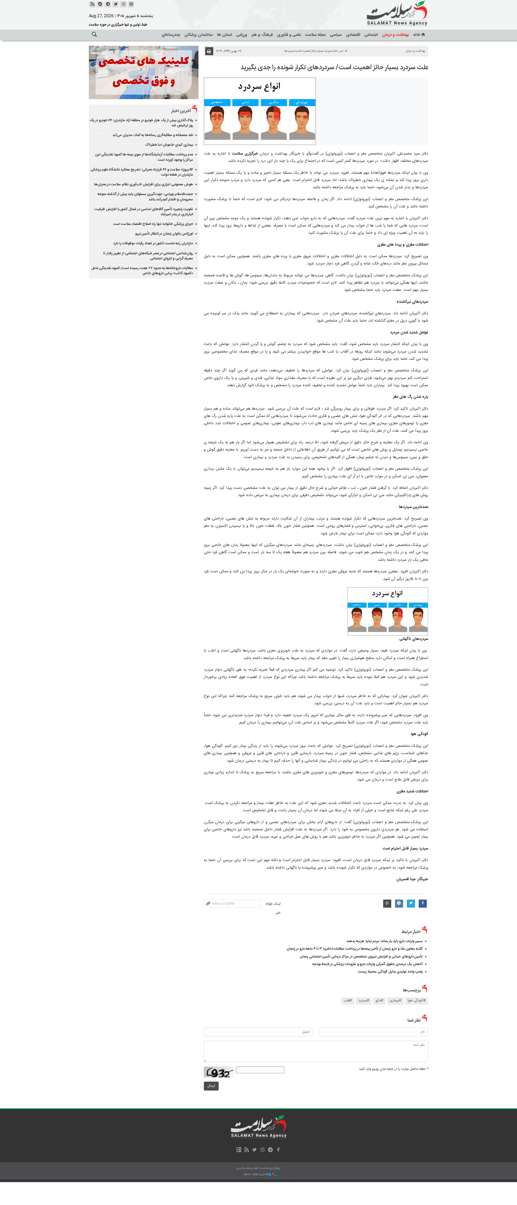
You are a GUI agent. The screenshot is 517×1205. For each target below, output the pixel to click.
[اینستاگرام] (123, 4)
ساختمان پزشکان (198, 35)
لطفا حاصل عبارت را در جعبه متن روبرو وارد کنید (393, 1069)
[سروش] (107, 4)
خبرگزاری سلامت (385, 13)
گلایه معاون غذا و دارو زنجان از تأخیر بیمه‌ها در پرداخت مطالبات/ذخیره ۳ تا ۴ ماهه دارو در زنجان (355, 949)
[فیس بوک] (278, 1150)
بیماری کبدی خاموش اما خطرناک (169, 145)
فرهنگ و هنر (262, 35)
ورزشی (241, 35)
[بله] (100, 4)
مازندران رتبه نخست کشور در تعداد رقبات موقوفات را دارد (153, 243)
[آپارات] (131, 4)
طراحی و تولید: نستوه (256, 1174)
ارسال (211, 1086)
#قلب (348, 1001)
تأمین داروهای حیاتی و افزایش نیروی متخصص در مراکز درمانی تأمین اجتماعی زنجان (361, 957)
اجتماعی (371, 35)
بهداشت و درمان (395, 35)
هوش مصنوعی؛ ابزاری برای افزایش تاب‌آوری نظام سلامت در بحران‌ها (143, 184)
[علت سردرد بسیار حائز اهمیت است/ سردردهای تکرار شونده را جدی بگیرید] (260, 111)
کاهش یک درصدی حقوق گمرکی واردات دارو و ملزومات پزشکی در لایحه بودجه (367, 964)
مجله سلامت (315, 35)
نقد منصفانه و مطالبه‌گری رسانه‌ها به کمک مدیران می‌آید (153, 135)
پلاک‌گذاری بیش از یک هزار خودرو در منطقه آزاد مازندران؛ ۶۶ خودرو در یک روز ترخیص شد (141, 122)
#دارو (379, 1001)
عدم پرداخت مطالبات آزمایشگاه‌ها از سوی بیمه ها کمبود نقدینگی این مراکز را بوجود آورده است (144, 157)
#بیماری (395, 1001)
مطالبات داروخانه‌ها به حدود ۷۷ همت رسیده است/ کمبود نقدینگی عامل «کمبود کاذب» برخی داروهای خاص (142, 270)
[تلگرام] (270, 1150)
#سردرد (363, 1001)
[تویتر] (115, 4)
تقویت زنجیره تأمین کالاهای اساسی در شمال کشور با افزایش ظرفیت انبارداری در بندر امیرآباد (144, 211)
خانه (416, 35)
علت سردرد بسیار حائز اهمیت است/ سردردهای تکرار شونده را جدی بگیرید (334, 67)
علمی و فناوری (289, 35)
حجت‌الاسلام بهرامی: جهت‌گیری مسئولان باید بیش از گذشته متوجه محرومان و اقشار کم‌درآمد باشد (145, 196)
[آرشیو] (238, 1150)
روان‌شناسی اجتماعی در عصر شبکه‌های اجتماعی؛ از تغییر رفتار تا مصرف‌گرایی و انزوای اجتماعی (148, 256)
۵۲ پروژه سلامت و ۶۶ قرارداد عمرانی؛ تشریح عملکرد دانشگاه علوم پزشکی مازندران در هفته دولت (141, 172)
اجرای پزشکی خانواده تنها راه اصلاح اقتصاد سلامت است (153, 224)
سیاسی (336, 35)
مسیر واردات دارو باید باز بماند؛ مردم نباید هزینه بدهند (385, 941)
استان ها (224, 35)
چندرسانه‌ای (171, 35)
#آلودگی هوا (416, 1001)
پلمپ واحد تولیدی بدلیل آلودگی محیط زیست (390, 972)
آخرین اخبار (181, 111)
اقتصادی (353, 35)
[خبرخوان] (92, 4)
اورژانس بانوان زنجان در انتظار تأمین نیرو (164, 234)
